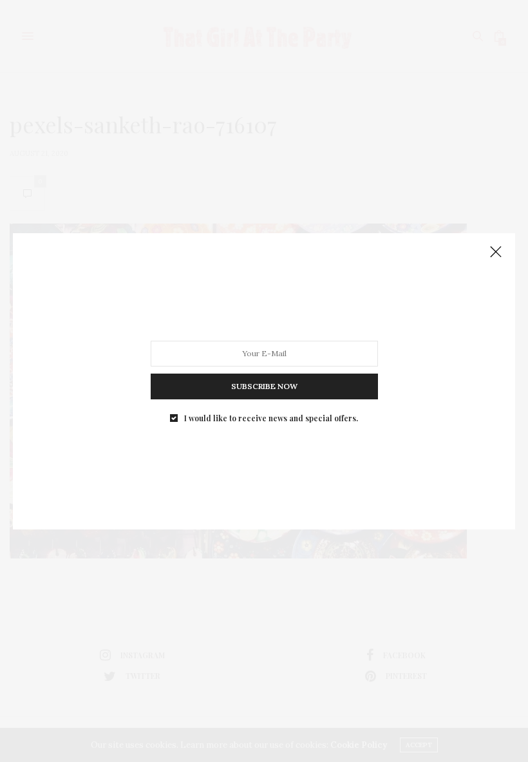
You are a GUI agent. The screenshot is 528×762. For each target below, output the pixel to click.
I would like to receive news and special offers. (271, 417)
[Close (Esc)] (496, 252)
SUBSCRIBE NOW (264, 385)
